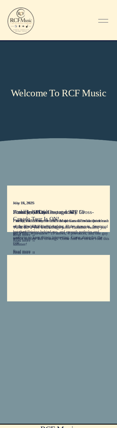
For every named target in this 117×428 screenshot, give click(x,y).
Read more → (24, 252)
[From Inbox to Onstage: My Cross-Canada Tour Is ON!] (61, 194)
